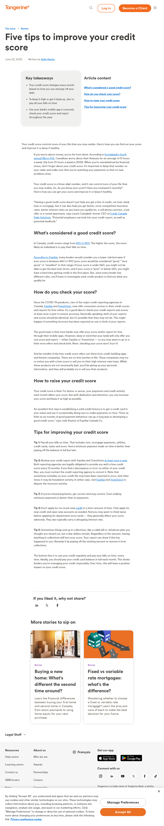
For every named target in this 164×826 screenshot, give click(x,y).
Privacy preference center (26, 819)
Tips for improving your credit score (105, 106)
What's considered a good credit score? (107, 87)
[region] (82, 807)
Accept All (123, 812)
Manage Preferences (123, 802)
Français (84, 752)
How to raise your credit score (102, 100)
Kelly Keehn (48, 59)
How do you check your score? (102, 94)
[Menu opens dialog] (155, 8)
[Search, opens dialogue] (91, 8)
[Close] (158, 791)
